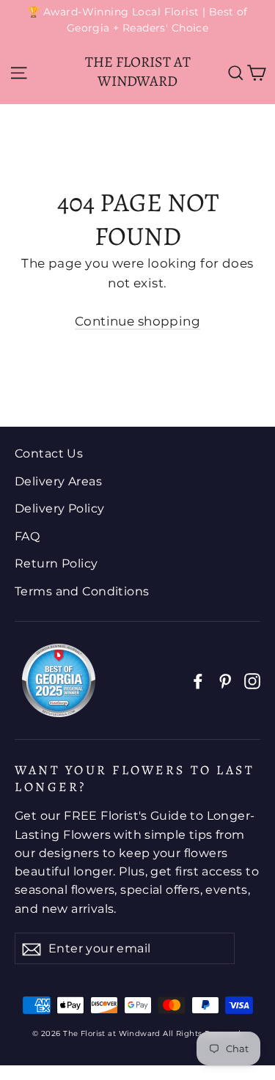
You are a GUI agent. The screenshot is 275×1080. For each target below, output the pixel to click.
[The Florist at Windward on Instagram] (252, 681)
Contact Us (49, 453)
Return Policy (56, 563)
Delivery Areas (58, 481)
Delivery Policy (59, 508)
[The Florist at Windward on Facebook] (198, 681)
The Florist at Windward (138, 71)
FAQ (27, 536)
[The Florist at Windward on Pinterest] (225, 681)
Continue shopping (137, 321)
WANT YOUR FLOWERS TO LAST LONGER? (134, 778)
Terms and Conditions (82, 591)
